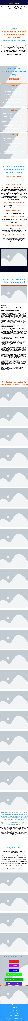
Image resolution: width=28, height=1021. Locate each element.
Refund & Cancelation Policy (14, 1018)
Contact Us (14, 1007)
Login (17, 3)
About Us (14, 1005)
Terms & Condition (14, 1015)
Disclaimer (14, 1010)
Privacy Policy (14, 1013)
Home (11, 3)
